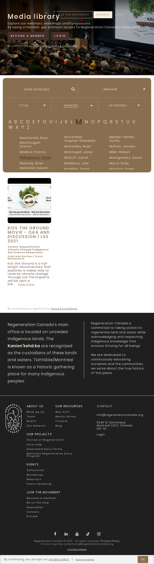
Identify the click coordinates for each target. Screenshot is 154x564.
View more (26, 284)
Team (31, 416)
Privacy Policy (110, 541)
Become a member (28, 35)
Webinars (34, 479)
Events (33, 464)
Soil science (16, 252)
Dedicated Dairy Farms (44, 449)
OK (143, 559)
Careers (33, 511)
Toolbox (61, 421)
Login (120, 14)
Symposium (34, 252)
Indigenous (40, 249)
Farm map (34, 444)
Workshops (35, 474)
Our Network (36, 425)
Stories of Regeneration (45, 439)
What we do (36, 412)
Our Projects (39, 434)
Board (31, 421)
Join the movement (73, 14)
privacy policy (59, 559)
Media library (65, 416)
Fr (131, 14)
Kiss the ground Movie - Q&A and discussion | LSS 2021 (29, 234)
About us (35, 406)
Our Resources (69, 406)
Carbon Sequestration (24, 246)
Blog (58, 425)
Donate (103, 14)
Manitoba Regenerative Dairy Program (49, 454)
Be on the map (38, 502)
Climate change (20, 249)
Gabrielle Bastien (20, 256)
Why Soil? (62, 412)
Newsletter (35, 507)
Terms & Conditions (64, 45)
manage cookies (77, 549)
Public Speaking (39, 483)
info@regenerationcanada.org (120, 415)
